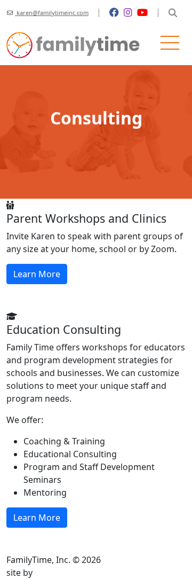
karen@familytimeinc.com (52, 13)
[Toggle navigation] (170, 45)
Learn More (36, 274)
